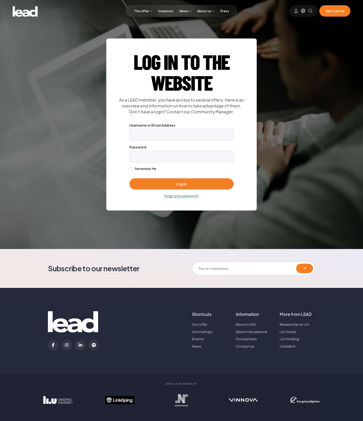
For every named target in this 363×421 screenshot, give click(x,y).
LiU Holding (289, 338)
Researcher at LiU (294, 324)
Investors (165, 11)
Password (137, 147)
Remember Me (145, 169)
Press (224, 11)
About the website (251, 331)
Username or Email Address (152, 125)
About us (204, 11)
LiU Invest (288, 331)
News (183, 11)
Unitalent (287, 346)
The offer (141, 11)
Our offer (199, 324)
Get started (335, 11)
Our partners (246, 338)
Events (198, 338)
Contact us (245, 346)
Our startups (202, 331)
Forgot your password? (181, 196)
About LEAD (246, 324)
